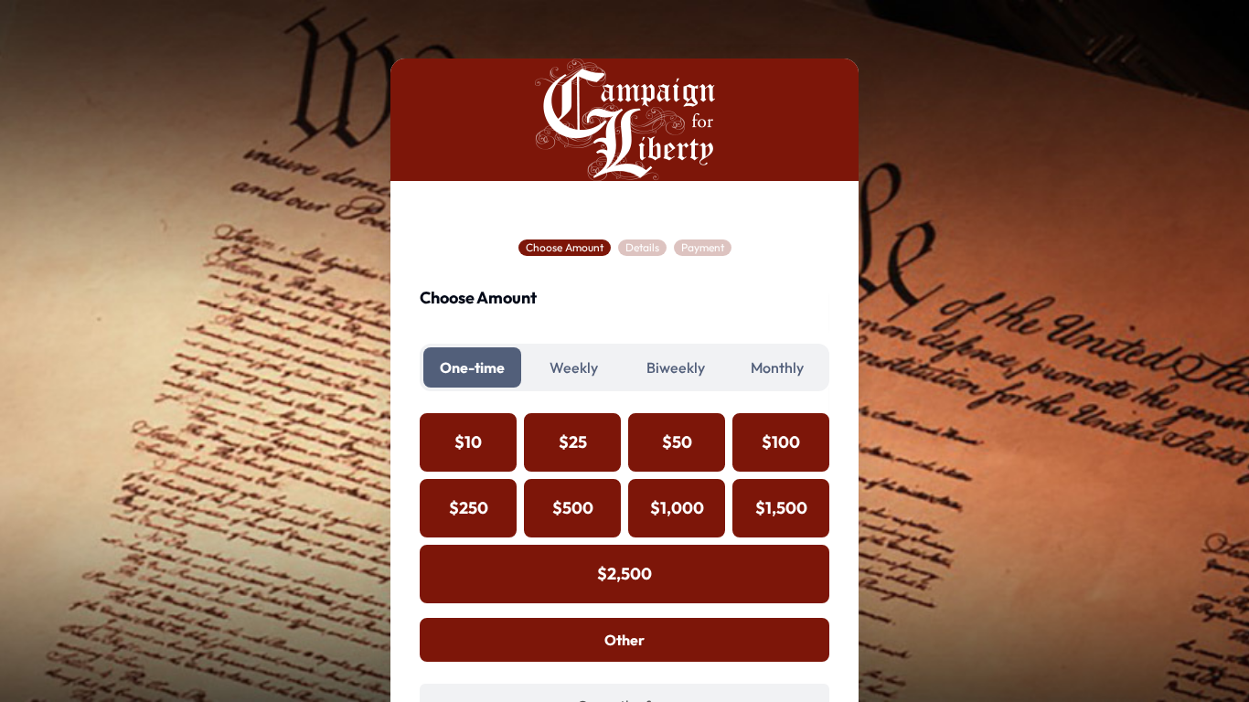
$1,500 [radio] (781, 507)
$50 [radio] (677, 441)
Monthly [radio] (777, 367)
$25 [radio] (573, 441)
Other (624, 640)
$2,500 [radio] (624, 573)
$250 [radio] (468, 507)
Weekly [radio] (574, 367)
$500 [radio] (572, 507)
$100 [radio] (781, 441)
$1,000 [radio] (677, 507)
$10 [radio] (468, 441)
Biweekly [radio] (675, 367)
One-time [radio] (472, 367)
